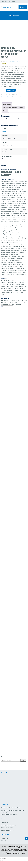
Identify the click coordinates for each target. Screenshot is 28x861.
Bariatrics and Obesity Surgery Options (11, 807)
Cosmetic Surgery (6, 97)
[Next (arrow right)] (2, 860)
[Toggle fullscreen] (2, 858)
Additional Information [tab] (10, 107)
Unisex (4, 131)
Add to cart (10, 90)
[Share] (4, 858)
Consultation (4, 822)
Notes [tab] (5, 111)
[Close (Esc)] (5, 858)
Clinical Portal (11, 1)
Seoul (17, 97)
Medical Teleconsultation (7, 830)
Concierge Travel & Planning (8, 825)
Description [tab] (7, 104)
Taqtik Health (12, 846)
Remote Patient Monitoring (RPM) (9, 814)
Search (23, 760)
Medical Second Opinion (7, 827)
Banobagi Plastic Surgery (13, 61)
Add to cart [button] (5, 460)
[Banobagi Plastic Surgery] (7, 311)
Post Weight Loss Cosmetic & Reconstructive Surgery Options (12, 811)
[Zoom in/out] (0, 858)
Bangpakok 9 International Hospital (5, 453)
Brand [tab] (21, 107)
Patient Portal (4, 1)
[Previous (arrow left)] (0, 860)
